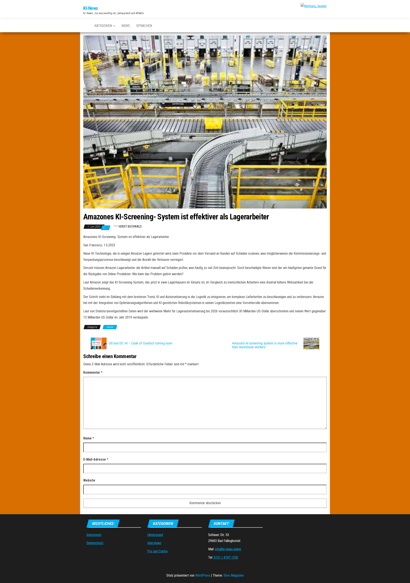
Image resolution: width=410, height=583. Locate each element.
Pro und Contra (157, 551)
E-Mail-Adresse (95, 459)
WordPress (202, 575)
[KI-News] (85, 25)
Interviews (154, 543)
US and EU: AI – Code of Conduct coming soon (140, 343)
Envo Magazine (234, 575)
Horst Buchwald (130, 226)
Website (89, 480)
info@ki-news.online (228, 549)
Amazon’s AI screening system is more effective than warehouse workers (264, 345)
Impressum (93, 535)
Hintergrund (155, 535)
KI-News (90, 8)
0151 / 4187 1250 (226, 557)
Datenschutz (94, 543)
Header (109, 327)
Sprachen (144, 26)
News (126, 26)
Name (88, 438)
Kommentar (92, 372)
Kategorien (103, 26)
